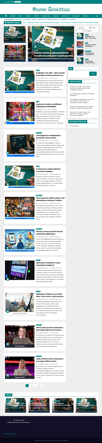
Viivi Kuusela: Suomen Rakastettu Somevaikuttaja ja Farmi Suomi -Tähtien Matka (49, 330)
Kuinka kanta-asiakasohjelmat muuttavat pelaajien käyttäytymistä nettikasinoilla (49, 55)
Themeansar (65, 440)
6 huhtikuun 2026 (42, 203)
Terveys (28, 16)
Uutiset (13, 16)
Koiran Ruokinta (17, 19)
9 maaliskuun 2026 (43, 299)
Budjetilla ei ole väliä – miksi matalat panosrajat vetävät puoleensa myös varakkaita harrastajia (50, 75)
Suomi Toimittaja (49, 58)
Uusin (82, 27)
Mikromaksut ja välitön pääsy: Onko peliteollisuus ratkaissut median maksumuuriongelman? (50, 200)
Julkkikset (76, 16)
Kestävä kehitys (63, 19)
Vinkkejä (56, 16)
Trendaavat (88, 31)
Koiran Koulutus (71, 19)
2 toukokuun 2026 (35, 58)
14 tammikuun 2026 (43, 364)
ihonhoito (34, 19)
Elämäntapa (45, 16)
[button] (94, 16)
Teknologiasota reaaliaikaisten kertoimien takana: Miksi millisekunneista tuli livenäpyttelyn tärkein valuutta (82, 101)
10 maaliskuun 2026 (43, 268)
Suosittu (93, 28)
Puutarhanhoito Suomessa (52, 19)
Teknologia (88, 51)
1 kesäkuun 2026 (11, 56)
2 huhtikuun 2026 (42, 236)
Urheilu (85, 16)
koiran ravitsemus (27, 19)
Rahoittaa (65, 16)
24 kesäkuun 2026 (11, 37)
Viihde (36, 16)
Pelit (20, 16)
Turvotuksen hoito (41, 19)
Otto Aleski (53, 78)
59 (39, 385)
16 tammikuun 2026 (43, 332)
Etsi (70, 68)
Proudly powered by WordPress (41, 440)
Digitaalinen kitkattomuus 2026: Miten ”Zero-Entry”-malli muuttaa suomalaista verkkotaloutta (49, 296)
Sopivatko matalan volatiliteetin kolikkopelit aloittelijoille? (90, 47)
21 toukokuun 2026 (43, 140)
